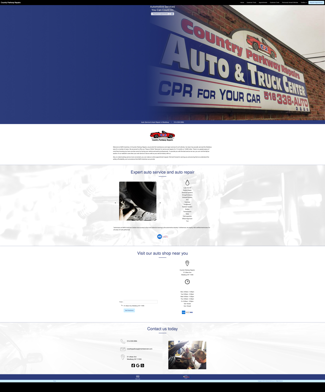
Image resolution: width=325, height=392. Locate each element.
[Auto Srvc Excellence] (159, 236)
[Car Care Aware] (165, 236)
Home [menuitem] (242, 2)
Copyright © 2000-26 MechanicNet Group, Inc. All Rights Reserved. (270, 381)
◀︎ (115, 202)
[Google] (138, 365)
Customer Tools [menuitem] (251, 2)
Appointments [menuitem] (263, 2)
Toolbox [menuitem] (303, 2)
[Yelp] (142, 365)
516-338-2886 (179, 122)
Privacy (54, 381)
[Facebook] (133, 365)
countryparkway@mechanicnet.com (139, 349)
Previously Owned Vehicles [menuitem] (290, 2)
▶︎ (160, 202)
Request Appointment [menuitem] (316, 2)
